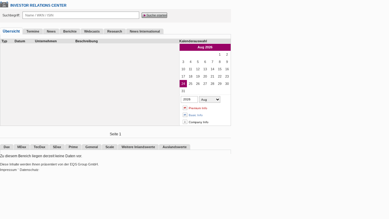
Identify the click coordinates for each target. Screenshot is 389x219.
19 (198, 76)
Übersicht (11, 31)
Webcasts (92, 31)
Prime (73, 147)
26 (198, 83)
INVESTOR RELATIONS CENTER (38, 5)
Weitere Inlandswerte (138, 147)
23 (227, 76)
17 (183, 76)
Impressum (8, 170)
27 (205, 83)
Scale (109, 147)
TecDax (39, 147)
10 (183, 69)
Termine (32, 31)
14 (212, 69)
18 (190, 76)
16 (227, 69)
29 (220, 83)
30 (227, 83)
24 (183, 83)
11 (190, 69)
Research (114, 31)
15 (220, 69)
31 (183, 91)
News (51, 31)
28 (212, 83)
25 (190, 83)
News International (145, 31)
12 (198, 69)
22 (220, 76)
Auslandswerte (175, 147)
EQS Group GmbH (84, 164)
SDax (57, 147)
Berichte (70, 31)
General (91, 147)
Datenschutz (29, 170)
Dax (7, 147)
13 (205, 69)
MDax (21, 147)
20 (205, 76)
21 (212, 76)
